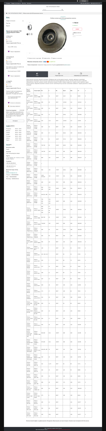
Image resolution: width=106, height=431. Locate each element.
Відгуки (8, 25)
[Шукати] (62, 10)
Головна (8, 3)
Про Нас (24, 3)
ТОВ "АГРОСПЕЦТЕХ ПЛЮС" (15, 13)
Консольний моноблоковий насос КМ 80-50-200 (14, 97)
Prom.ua (60, 428)
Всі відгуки (15, 120)
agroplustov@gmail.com (11, 172)
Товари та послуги (15, 3)
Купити (77, 29)
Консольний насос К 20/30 (14, 71)
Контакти (29, 3)
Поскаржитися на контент (53, 429)
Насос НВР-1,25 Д (12, 46)
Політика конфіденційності (64, 429)
